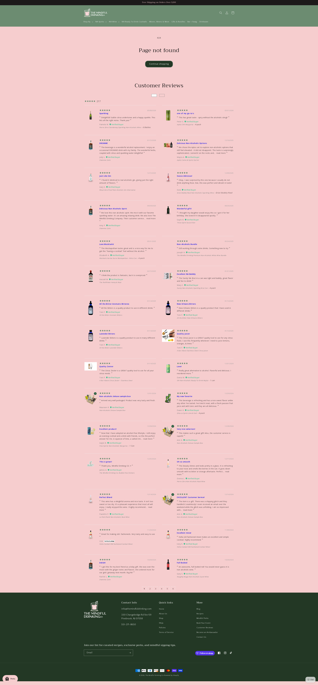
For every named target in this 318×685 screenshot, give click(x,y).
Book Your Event (204, 623)
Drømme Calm (104, 160)
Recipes (200, 614)
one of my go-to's (185, 113)
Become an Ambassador (207, 632)
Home (161, 609)
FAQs (161, 623)
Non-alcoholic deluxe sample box (115, 396)
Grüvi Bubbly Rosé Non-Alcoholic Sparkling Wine (195, 193)
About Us (163, 614)
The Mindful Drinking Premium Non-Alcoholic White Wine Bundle (201, 255)
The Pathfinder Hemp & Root (110, 282)
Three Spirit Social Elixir (186, 223)
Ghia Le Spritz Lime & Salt (187, 413)
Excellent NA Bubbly (186, 274)
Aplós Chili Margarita (185, 124)
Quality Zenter (106, 366)
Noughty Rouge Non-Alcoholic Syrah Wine (193, 577)
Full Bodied (182, 563)
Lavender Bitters (107, 334)
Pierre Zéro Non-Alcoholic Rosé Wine (191, 481)
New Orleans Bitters (186, 304)
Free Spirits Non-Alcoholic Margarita (113, 446)
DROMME (103, 143)
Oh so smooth (183, 462)
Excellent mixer (184, 533)
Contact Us (201, 637)
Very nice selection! (186, 429)
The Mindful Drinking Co (154, 675)
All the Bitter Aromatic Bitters (110, 315)
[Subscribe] (130, 653)
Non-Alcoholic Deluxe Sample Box (112, 410)
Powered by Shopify (171, 675)
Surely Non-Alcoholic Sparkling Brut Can (192, 288)
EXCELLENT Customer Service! (191, 497)
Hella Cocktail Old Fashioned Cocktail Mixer (116, 544)
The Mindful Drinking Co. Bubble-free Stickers (117, 473)
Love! (179, 366)
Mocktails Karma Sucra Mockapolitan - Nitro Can (118, 258)
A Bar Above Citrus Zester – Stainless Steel (115, 380)
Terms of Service (166, 632)
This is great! (105, 462)
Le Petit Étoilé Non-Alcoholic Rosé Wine (114, 517)
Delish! (102, 563)
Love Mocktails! (106, 244)
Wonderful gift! (184, 208)
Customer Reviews (205, 628)
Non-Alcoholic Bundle (187, 244)
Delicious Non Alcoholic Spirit (113, 208)
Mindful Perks (203, 618)
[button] (88, 21)
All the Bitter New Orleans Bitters (189, 318)
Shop (161, 618)
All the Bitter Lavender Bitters (110, 348)
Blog (198, 609)
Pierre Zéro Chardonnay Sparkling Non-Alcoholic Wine (120, 127)
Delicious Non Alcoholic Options (192, 143)
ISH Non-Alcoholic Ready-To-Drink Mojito (192, 380)
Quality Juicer (183, 334)
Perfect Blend (105, 497)
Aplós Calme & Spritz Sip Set (188, 160)
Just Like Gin (105, 176)
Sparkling (103, 113)
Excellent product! (108, 429)
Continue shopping (159, 64)
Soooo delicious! (184, 176)
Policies (162, 628)
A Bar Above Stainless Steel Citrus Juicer (192, 351)
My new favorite (184, 396)
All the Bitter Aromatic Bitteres (114, 304)
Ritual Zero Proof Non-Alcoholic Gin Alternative (117, 190)
